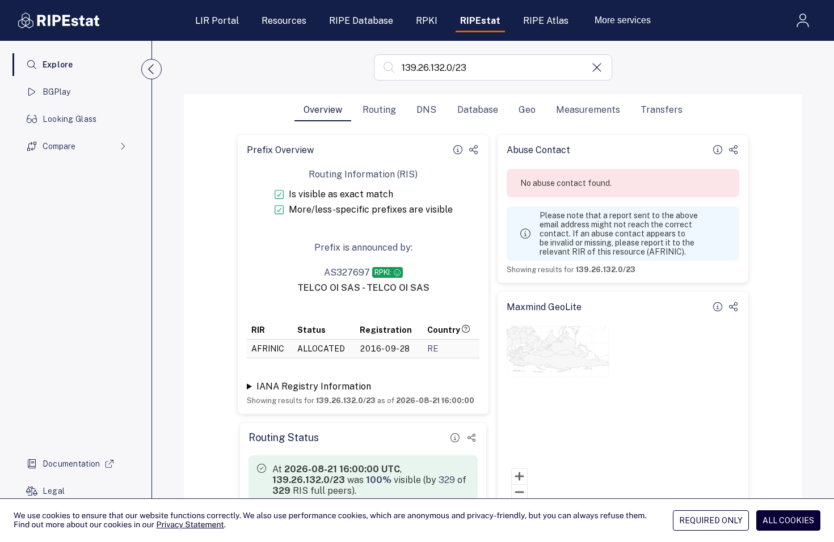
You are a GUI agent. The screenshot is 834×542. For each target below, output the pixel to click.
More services (623, 20)
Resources (284, 20)
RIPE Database (361, 20)
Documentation (71, 463)
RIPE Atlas (545, 20)
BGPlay (57, 91)
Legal (54, 491)
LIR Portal (217, 20)
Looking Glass (70, 119)
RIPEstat (480, 20)
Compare (59, 146)
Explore (58, 64)
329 (447, 480)
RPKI (426, 20)
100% (378, 480)
